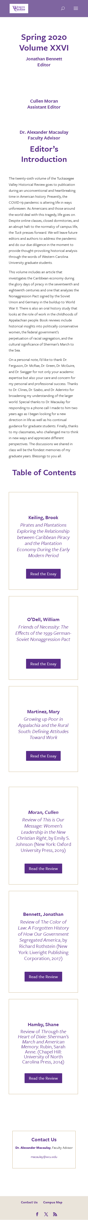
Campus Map (52, 1202)
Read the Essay (43, 574)
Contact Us (29, 1202)
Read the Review (43, 868)
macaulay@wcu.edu (44, 1156)
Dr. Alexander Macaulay (33, 1147)
